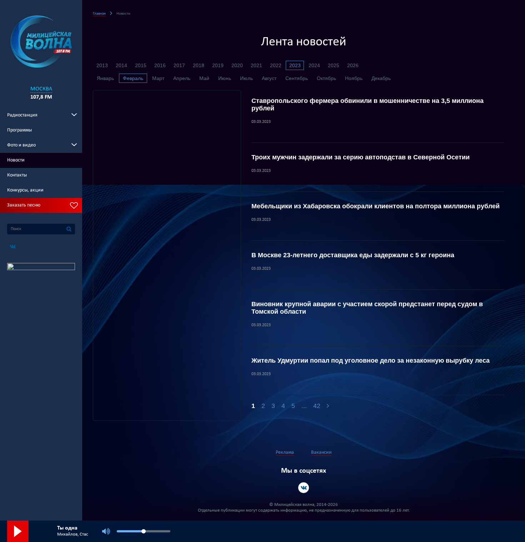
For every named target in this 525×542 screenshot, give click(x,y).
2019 (218, 65)
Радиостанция (22, 115)
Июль (246, 78)
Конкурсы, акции (25, 190)
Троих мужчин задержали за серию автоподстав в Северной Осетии (360, 157)
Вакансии (321, 452)
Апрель (181, 78)
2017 (179, 65)
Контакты (17, 175)
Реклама (285, 452)
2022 (275, 65)
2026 (353, 65)
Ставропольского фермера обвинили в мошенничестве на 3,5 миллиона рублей (367, 104)
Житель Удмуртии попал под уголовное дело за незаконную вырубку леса (370, 360)
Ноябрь (353, 78)
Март (158, 78)
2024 (314, 65)
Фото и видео (21, 145)
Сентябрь (296, 78)
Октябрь (326, 78)
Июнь (224, 78)
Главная (99, 14)
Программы (19, 130)
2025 (333, 65)
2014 (121, 65)
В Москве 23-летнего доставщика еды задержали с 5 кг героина (352, 255)
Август (269, 78)
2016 (160, 65)
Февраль (133, 78)
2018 (198, 65)
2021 (256, 65)
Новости (16, 160)
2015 (140, 65)
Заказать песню (23, 205)
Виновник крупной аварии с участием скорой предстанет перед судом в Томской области (367, 307)
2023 (295, 65)
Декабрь (381, 78)
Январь (105, 78)
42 (316, 405)
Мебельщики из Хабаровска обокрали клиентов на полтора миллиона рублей (375, 206)
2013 (102, 65)
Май (204, 78)
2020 (237, 65)
